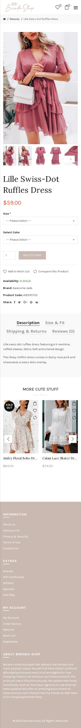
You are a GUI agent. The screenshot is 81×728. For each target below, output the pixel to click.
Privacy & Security (15, 536)
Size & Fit (55, 322)
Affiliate (8, 583)
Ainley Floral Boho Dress (21, 458)
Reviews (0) (63, 331)
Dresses (15, 19)
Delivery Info (11, 530)
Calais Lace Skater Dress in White (60, 458)
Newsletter (10, 641)
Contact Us (10, 548)
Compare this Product (53, 271)
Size (6, 213)
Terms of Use (11, 542)
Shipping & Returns (26, 331)
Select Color (11, 232)
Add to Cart (32, 255)
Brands (8, 571)
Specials (9, 589)
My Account (11, 618)
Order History (12, 624)
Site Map (9, 595)
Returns (8, 629)
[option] (9, 156)
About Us (9, 524)
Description (28, 322)
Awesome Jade (22, 288)
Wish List (9, 635)
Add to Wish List (19, 271)
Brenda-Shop (33, 697)
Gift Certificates (13, 577)
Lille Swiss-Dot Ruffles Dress (41, 19)
